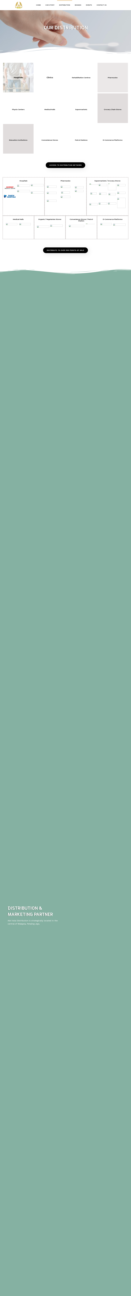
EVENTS (89, 5)
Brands (78, 5)
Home (38, 5)
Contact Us (102, 5)
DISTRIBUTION (64, 5)
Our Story (49, 5)
